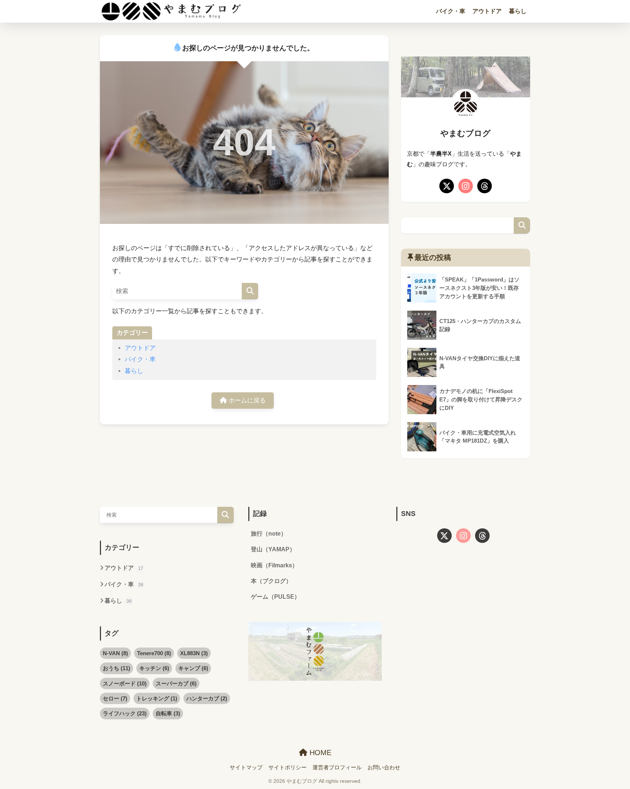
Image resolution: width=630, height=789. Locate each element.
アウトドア (487, 11)
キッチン (154, 668)
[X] (446, 186)
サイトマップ (246, 767)
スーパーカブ (176, 683)
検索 (522, 225)
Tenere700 (154, 653)
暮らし (517, 11)
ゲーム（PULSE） (275, 597)
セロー (115, 698)
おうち (116, 668)
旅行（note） (269, 533)
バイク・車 (450, 11)
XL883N (194, 653)
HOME (319, 753)
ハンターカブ (206, 698)
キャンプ (193, 668)
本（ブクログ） (271, 581)
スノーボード (125, 683)
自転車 (168, 713)
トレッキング (156, 698)
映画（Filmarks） (274, 565)
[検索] (250, 291)
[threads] (484, 186)
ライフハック (125, 713)
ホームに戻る (246, 400)
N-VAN (115, 653)
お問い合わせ (384, 767)
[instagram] (465, 186)
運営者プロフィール (337, 767)
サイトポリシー (287, 767)
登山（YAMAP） (273, 549)
